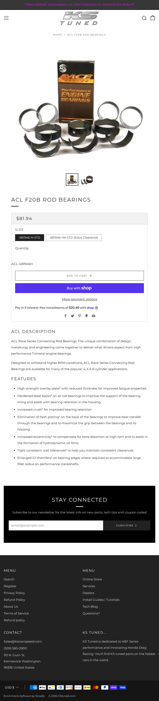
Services (89, 586)
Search (9, 579)
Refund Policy (14, 600)
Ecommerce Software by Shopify (24, 695)
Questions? (91, 613)
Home (57, 34)
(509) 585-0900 (15, 648)
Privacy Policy (14, 593)
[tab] (72, 179)
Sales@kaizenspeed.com (23, 641)
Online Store (92, 579)
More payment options (79, 299)
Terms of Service (16, 613)
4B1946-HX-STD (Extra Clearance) (74, 237)
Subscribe (124, 525)
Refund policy (14, 620)
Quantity (22, 248)
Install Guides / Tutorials (101, 600)
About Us (11, 606)
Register (10, 586)
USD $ (9, 687)
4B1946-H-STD (29, 237)
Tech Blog (90, 606)
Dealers (88, 593)
